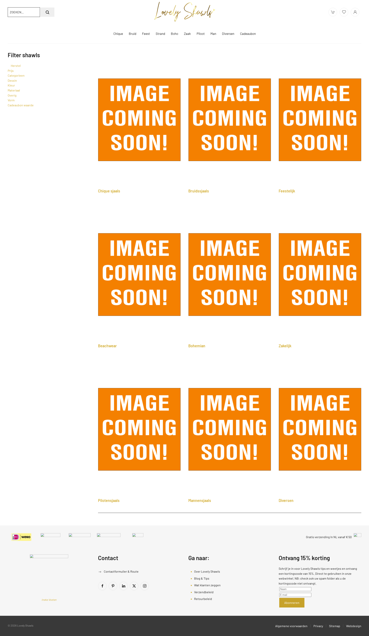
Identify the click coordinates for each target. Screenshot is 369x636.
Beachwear (107, 345)
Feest (146, 33)
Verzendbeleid (204, 592)
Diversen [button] (228, 33)
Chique (118, 33)
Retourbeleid (203, 599)
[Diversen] (320, 429)
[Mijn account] (355, 12)
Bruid (132, 33)
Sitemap (334, 626)
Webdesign (353, 626)
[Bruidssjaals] (229, 119)
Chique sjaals (109, 191)
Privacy (318, 626)
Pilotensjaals (109, 500)
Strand (160, 33)
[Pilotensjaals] (139, 429)
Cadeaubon (248, 33)
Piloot (201, 33)
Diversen (286, 500)
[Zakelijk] (320, 274)
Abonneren (291, 602)
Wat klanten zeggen (207, 585)
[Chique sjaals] (139, 119)
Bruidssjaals (198, 191)
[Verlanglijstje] (344, 12)
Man (213, 33)
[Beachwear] (139, 274)
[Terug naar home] (184, 12)
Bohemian (196, 345)
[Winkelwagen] (332, 12)
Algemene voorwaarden (291, 626)
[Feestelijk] (320, 119)
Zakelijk (285, 345)
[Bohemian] (229, 274)
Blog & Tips (201, 578)
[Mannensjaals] (229, 429)
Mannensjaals (199, 500)
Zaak (187, 33)
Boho (174, 33)
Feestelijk (287, 191)
